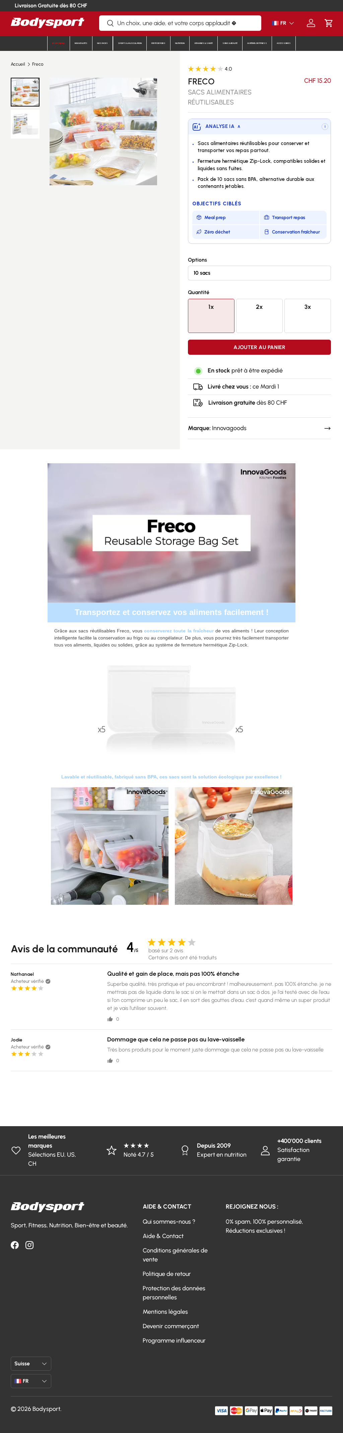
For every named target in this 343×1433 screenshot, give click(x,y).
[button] (329, 23)
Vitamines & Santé (203, 43)
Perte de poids (158, 43)
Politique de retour (167, 1274)
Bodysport (46, 1409)
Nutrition (180, 43)
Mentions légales (165, 1311)
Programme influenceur (174, 1340)
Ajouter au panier (259, 347)
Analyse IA (223, 126)
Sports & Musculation (130, 43)
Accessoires (284, 43)
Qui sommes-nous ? (169, 1221)
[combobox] (180, 23)
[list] (103, 131)
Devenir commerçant (171, 1326)
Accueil (18, 64)
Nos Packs (102, 43)
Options (197, 260)
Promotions (58, 43)
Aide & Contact (163, 1236)
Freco (38, 64)
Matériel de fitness (257, 43)
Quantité (198, 292)
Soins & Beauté (229, 43)
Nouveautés (81, 43)
